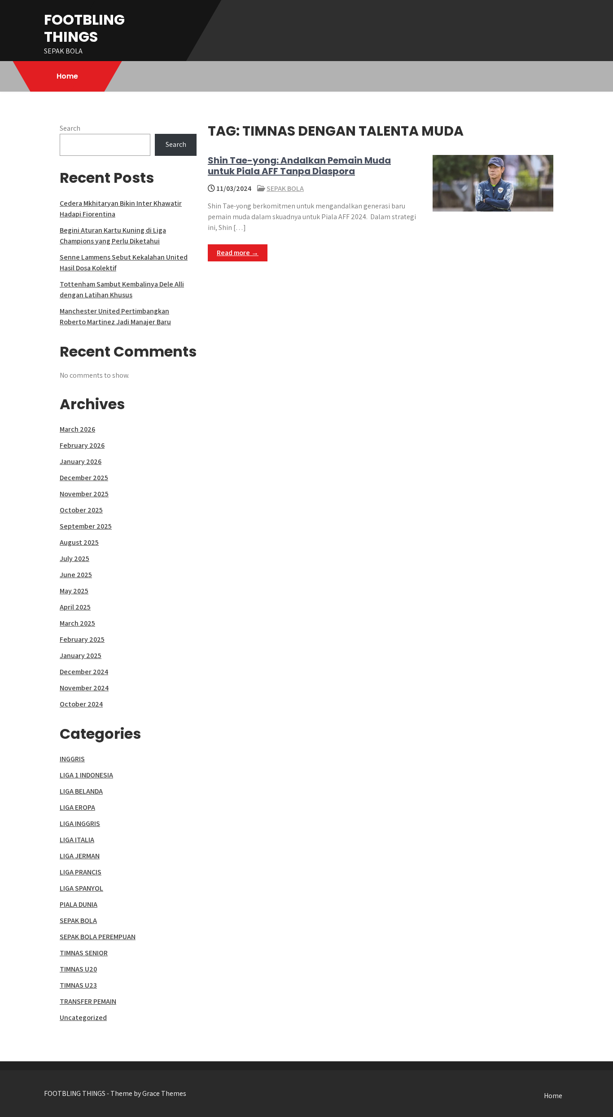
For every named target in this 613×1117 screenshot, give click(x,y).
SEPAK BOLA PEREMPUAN (98, 936)
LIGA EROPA (77, 807)
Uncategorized (83, 1017)
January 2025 (80, 655)
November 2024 (84, 688)
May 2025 (74, 591)
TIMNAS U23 (78, 985)
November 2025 (84, 494)
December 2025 (84, 477)
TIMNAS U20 (78, 969)
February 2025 (82, 639)
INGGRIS (72, 759)
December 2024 (84, 671)
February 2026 (82, 445)
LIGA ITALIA (77, 839)
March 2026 (77, 429)
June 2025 (76, 574)
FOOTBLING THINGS (84, 28)
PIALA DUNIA (78, 904)
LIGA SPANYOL (81, 888)
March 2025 (77, 623)
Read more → (237, 252)
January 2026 (80, 461)
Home (67, 76)
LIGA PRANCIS (80, 872)
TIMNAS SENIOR (84, 953)
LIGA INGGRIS (80, 823)
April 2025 (75, 607)
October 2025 (81, 510)
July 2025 (74, 558)
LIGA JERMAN (80, 856)
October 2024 (81, 704)
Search (70, 128)
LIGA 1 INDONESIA (86, 775)
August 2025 (79, 542)
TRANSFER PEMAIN (88, 1001)
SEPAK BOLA (285, 188)
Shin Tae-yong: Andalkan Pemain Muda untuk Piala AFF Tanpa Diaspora (299, 165)
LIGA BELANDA (81, 791)
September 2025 (86, 526)
